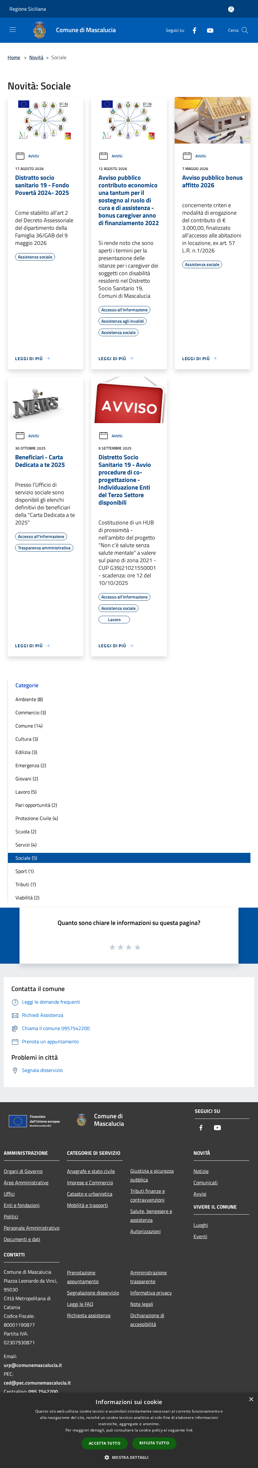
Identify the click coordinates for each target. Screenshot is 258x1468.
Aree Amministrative (26, 1182)
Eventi (200, 1236)
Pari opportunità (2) (36, 805)
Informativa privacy (151, 1292)
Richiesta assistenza (88, 1315)
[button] (129, 1457)
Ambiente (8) (29, 699)
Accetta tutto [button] (105, 1443)
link (189, 1430)
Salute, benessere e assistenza (151, 1215)
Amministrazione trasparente (148, 1277)
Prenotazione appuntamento (82, 1277)
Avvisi (33, 156)
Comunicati (206, 1182)
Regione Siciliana (27, 9)
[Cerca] (245, 30)
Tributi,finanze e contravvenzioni (147, 1195)
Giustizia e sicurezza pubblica (152, 1175)
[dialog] (129, 1430)
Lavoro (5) (25, 792)
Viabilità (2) (27, 897)
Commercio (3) (30, 712)
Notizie (201, 1171)
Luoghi (201, 1225)
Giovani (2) (26, 778)
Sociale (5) (26, 858)
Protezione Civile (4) (36, 818)
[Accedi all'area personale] (231, 9)
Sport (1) (24, 871)
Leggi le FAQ (80, 1304)
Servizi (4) (25, 844)
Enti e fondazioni (22, 1205)
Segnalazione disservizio (93, 1292)
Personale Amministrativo (31, 1228)
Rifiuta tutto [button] (154, 1443)
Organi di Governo (23, 1171)
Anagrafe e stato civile (91, 1171)
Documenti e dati (22, 1239)
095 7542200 (43, 1391)
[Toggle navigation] (12, 29)
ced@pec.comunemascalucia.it (37, 1382)
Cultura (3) (26, 739)
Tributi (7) (25, 884)
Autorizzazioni (145, 1231)
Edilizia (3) (26, 752)
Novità (36, 57)
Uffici (9, 1194)
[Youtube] (207, 30)
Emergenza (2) (30, 765)
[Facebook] (192, 30)
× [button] (251, 1399)
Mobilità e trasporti (87, 1205)
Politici (11, 1216)
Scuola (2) (25, 831)
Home (14, 57)
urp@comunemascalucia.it (33, 1365)
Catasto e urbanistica (89, 1194)
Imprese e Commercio (90, 1182)
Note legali (141, 1304)
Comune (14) (28, 725)
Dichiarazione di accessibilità (147, 1320)
